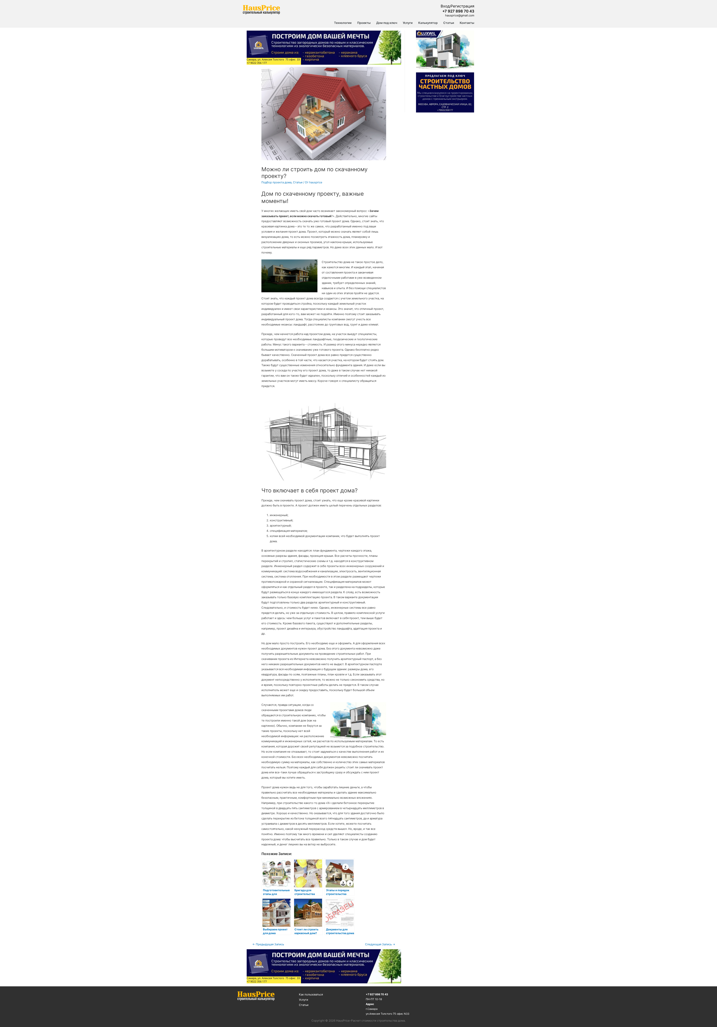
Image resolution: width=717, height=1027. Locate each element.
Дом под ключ (386, 23)
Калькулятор (428, 23)
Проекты (364, 23)
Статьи (448, 23)
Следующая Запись (380, 944)
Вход (445, 6)
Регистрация (462, 6)
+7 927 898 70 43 (458, 11)
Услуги (408, 23)
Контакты (467, 23)
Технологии (343, 23)
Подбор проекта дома (276, 182)
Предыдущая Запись (268, 944)
